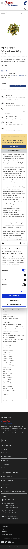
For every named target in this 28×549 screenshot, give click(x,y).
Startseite (3, 13)
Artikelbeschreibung (13, 150)
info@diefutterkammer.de (11, 516)
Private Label (6, 484)
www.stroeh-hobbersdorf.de (11, 518)
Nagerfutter (4, 529)
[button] (13, 43)
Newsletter (5, 487)
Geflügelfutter (5, 526)
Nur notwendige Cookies (14, 304)
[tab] (14, 150)
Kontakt (5, 453)
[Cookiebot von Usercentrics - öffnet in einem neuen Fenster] (19, 243)
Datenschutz (6, 464)
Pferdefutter (4, 531)
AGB (4, 468)
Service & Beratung (7, 476)
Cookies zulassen (14, 295)
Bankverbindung (7, 456)
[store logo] (16, 3)
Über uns (5, 449)
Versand (12, 75)
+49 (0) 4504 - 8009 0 (10, 510)
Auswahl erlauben (14, 300)
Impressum (5, 460)
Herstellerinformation (8, 401)
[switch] (24, 275)
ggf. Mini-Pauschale (19, 75)
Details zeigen (19, 291)
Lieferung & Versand (8, 480)
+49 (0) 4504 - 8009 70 (10, 512)
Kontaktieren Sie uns (7, 534)
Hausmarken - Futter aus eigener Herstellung (14, 491)
